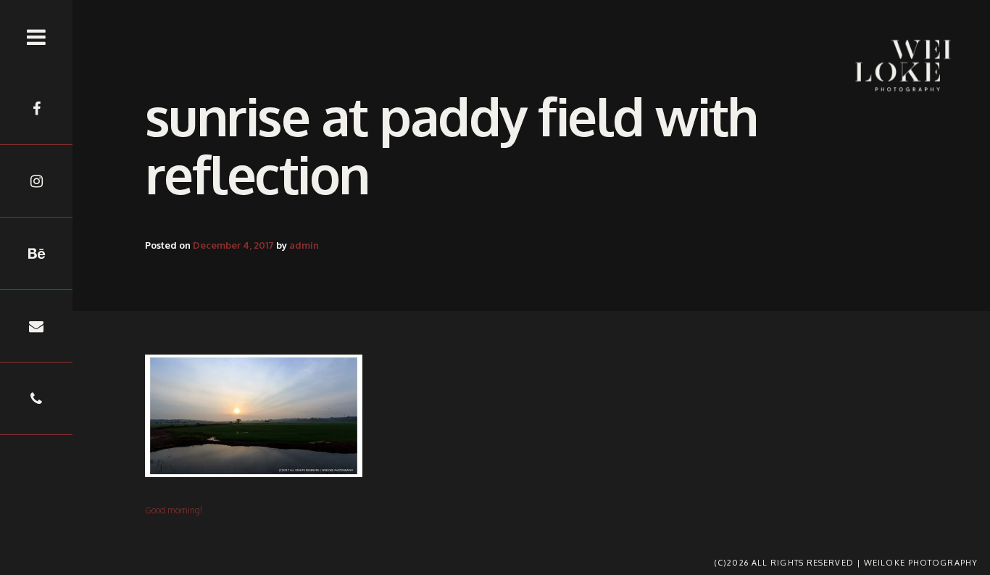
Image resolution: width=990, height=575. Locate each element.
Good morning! (173, 510)
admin (304, 245)
